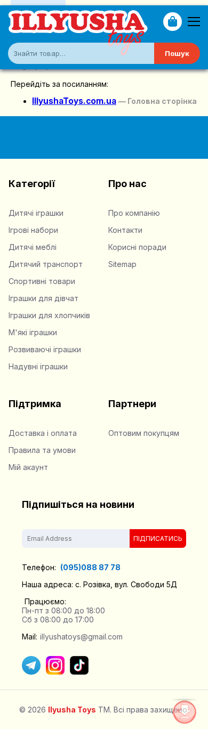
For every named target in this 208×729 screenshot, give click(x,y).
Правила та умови (42, 450)
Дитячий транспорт (46, 264)
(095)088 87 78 (90, 567)
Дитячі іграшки (36, 212)
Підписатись (157, 538)
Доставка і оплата (43, 433)
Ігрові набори (33, 229)
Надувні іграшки (38, 366)
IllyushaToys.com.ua (74, 101)
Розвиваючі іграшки (45, 349)
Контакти (125, 229)
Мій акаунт (28, 467)
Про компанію (134, 212)
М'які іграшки (33, 332)
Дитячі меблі (33, 247)
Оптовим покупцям (143, 433)
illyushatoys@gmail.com (81, 636)
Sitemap (122, 264)
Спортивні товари (42, 281)
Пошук (177, 53)
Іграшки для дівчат (43, 298)
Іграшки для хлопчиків (49, 315)
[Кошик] (172, 21)
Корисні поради (137, 247)
